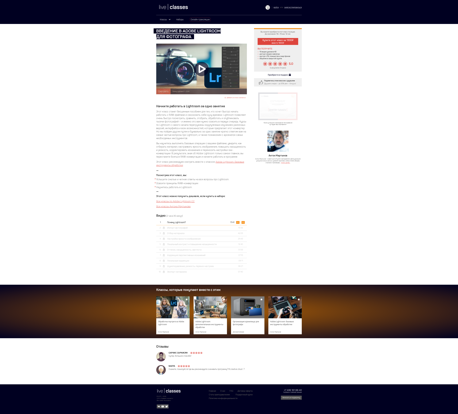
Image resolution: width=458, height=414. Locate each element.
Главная (212, 391)
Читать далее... (285, 163)
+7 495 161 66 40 (293, 390)
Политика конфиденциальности (223, 398)
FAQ (231, 391)
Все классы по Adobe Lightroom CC (175, 201)
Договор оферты (245, 391)
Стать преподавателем (219, 394)
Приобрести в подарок (278, 75)
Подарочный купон (244, 394)
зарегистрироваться (293, 7)
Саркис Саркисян (178, 353)
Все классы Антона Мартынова (173, 206)
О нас (222, 391)
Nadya (172, 366)
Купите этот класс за (277, 41)
